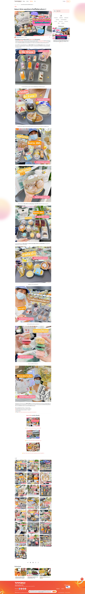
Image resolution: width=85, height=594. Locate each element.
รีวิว (35, 1)
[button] (82, 579)
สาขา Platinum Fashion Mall (42, 41)
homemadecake (63, 19)
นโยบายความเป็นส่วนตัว (67, 592)
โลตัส (58, 23)
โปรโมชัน (31, 1)
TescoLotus (61, 21)
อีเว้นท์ (27, 1)
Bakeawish (66, 17)
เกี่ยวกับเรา (58, 588)
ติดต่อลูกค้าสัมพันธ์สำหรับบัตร (61, 592)
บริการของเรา (68, 588)
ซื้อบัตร (24, 1)
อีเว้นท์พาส (61, 17)
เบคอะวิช (55, 21)
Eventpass (56, 17)
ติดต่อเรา (62, 588)
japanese (57, 19)
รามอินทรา (62, 23)
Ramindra (66, 21)
